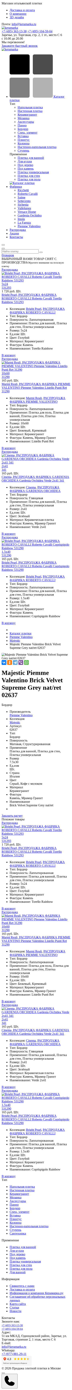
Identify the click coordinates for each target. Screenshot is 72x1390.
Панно (22, 125)
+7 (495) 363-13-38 (14, 31)
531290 (6, 555)
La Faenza (24, 222)
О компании (18, 13)
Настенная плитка (30, 111)
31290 (6, 377)
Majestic (15, 640)
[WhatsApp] (26, 662)
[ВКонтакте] (4, 662)
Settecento (24, 201)
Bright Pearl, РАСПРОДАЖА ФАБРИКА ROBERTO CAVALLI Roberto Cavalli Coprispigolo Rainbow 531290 (35, 566)
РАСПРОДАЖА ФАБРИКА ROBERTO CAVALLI (37, 310)
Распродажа (18, 229)
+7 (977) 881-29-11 (14, 1354)
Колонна (23, 143)
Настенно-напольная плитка (37, 147)
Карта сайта (18, 1304)
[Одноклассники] (9, 662)
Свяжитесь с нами (22, 1286)
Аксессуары (26, 121)
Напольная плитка (30, 107)
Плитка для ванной (31, 157)
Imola (21, 219)
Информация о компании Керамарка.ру (36, 1293)
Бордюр (23, 129)
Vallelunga (24, 208)
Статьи (14, 1307)
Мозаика (23, 118)
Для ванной (18, 1272)
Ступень (23, 150)
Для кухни (25, 161)
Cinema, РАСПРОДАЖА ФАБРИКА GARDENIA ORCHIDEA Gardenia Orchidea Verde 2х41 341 (35, 478)
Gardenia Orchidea (30, 215)
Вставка (23, 136)
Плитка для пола (29, 179)
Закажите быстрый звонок (20, 45)
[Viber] (20, 662)
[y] (41, 252)
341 (4, 469)
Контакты (16, 237)
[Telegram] (15, 662)
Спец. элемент (27, 132)
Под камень (26, 168)
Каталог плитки (20, 633)
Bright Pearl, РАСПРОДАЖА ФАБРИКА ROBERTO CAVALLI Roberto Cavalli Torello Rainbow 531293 (32, 298)
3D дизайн (17, 17)
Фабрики (16, 186)
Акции (14, 233)
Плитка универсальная (33, 172)
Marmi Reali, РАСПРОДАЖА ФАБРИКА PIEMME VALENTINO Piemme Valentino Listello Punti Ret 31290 (36, 387)
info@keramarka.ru (24, 24)
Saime (21, 197)
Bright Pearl (33, 309)
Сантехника (18, 1233)
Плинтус (24, 139)
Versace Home (27, 211)
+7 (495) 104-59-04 (39, 31)
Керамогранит (27, 114)
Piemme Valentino (29, 226)
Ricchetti (23, 190)
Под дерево (25, 165)
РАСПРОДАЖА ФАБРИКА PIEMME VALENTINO (37, 399)
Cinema (31, 487)
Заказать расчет (12, 815)
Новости (15, 1311)
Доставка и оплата (22, 10)
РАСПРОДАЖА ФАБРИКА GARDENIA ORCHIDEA (35, 489)
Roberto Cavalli (28, 193)
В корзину (9, 355)
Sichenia (23, 204)
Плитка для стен (29, 175)
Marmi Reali (34, 398)
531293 (6, 287)
